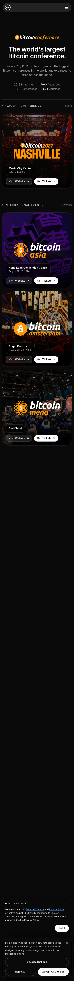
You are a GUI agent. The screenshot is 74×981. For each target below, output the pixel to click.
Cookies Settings (37, 961)
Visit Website (17, 181)
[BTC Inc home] (8, 7)
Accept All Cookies (53, 971)
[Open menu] (66, 7)
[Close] (67, 942)
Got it (61, 928)
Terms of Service (35, 909)
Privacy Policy (56, 909)
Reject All (20, 971)
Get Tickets (44, 181)
